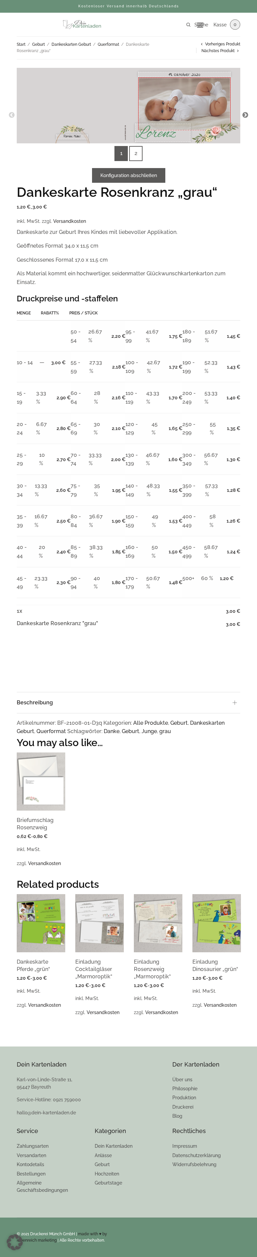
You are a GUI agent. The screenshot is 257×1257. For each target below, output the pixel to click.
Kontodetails (30, 1164)
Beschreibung (35, 702)
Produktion (184, 1097)
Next (245, 115)
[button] (14, 1242)
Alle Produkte (150, 723)
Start (21, 44)
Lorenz (156, 133)
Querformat (108, 44)
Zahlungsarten (33, 1146)
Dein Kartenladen (114, 1146)
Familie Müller (72, 137)
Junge (149, 731)
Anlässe (103, 1155)
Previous (11, 115)
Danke (111, 731)
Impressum (184, 1146)
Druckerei (182, 1107)
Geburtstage (108, 1182)
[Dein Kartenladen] (82, 25)
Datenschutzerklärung (196, 1155)
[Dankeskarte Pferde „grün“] (41, 923)
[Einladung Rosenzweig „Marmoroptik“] (158, 923)
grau (165, 731)
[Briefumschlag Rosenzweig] (41, 781)
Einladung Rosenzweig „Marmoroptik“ (152, 969)
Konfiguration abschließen (128, 175)
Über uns (182, 1079)
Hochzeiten (107, 1173)
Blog (177, 1116)
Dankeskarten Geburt (71, 44)
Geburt (38, 44)
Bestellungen (31, 1173)
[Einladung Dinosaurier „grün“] (216, 923)
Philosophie (184, 1088)
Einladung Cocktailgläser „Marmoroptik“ (93, 969)
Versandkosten (69, 221)
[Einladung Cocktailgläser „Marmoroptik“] (99, 923)
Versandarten (31, 1155)
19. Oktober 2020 (184, 74)
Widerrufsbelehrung (194, 1164)
